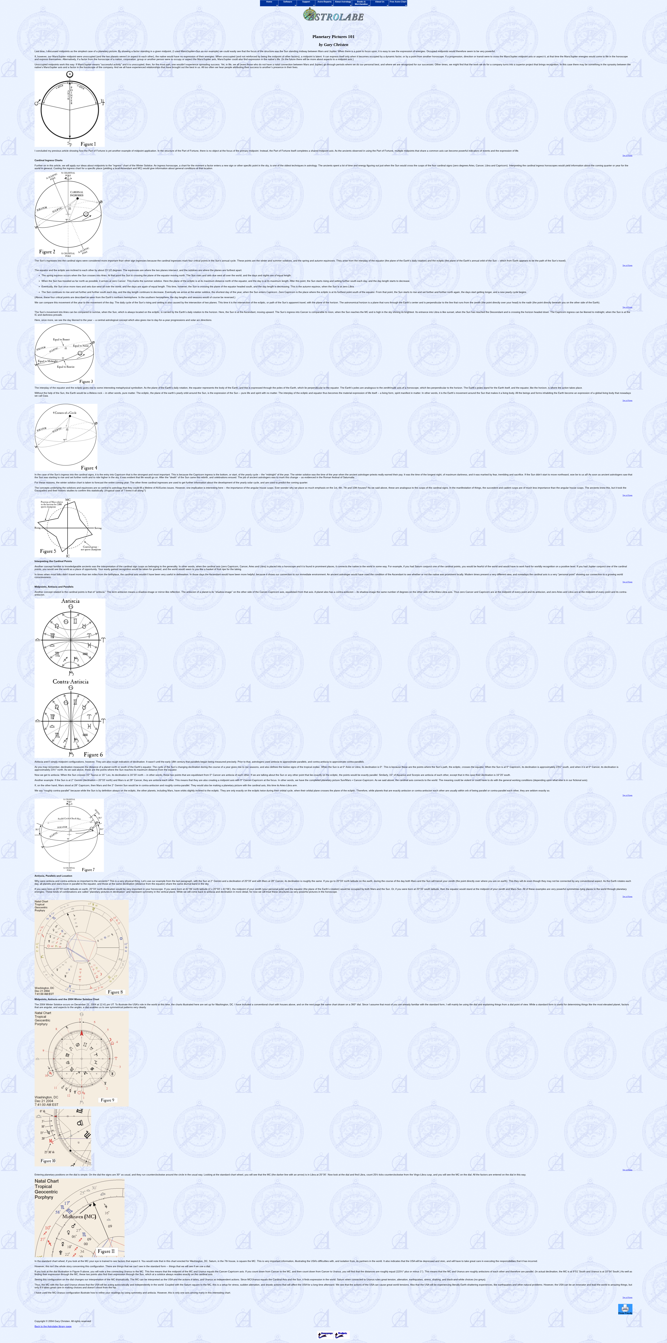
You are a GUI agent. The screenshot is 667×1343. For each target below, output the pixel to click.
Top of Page (627, 155)
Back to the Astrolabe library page (53, 1326)
